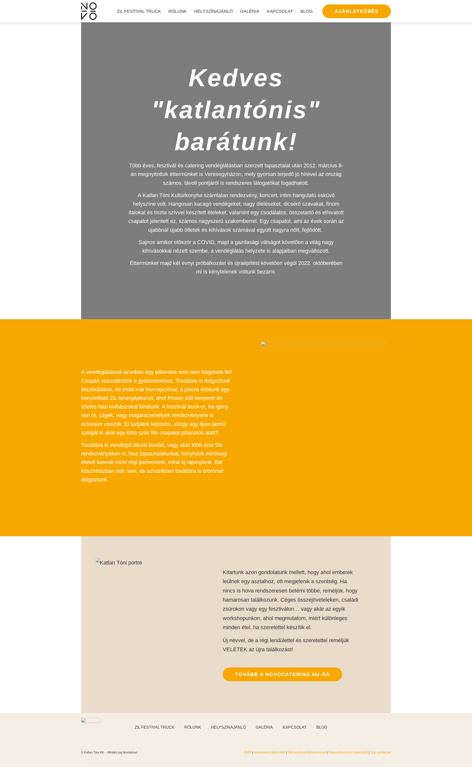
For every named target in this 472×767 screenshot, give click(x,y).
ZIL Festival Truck (139, 11)
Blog (306, 11)
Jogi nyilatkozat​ (380, 752)
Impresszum (318, 752)
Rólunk (177, 11)
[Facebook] (363, 727)
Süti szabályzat (298, 752)
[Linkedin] (388, 727)
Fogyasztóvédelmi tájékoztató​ (348, 752)
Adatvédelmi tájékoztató (269, 752)
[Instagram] (376, 727)
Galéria (249, 11)
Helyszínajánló (213, 11)
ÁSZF (247, 752)
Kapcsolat (280, 11)
